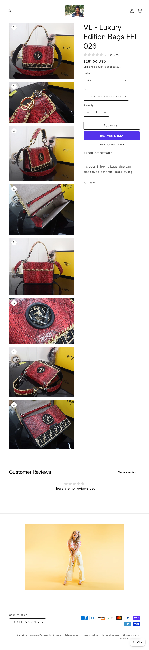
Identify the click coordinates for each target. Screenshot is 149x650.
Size (86, 89)
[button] (10, 11)
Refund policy (72, 635)
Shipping (89, 66)
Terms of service (110, 635)
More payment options (111, 144)
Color (87, 73)
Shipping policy (131, 635)
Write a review (127, 472)
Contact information (129, 638)
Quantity (88, 105)
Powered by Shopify (50, 635)
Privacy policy (90, 635)
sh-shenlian (32, 635)
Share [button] (91, 182)
